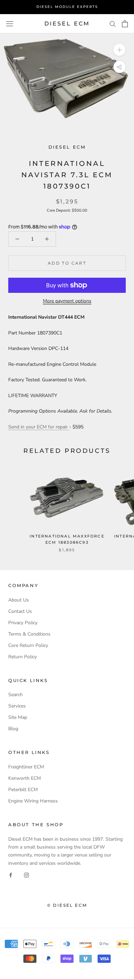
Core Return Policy (28, 645)
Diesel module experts (67, 6)
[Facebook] (10, 875)
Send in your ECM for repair (38, 427)
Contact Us (20, 611)
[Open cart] (125, 23)
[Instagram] (26, 875)
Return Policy (22, 656)
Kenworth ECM (24, 778)
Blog (13, 728)
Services (17, 706)
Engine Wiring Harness (33, 801)
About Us (18, 600)
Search (15, 694)
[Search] (113, 23)
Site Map (17, 717)
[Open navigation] (9, 23)
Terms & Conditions (29, 634)
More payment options (67, 301)
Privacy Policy (22, 622)
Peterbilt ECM (23, 789)
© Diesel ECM (67, 905)
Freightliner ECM (26, 767)
